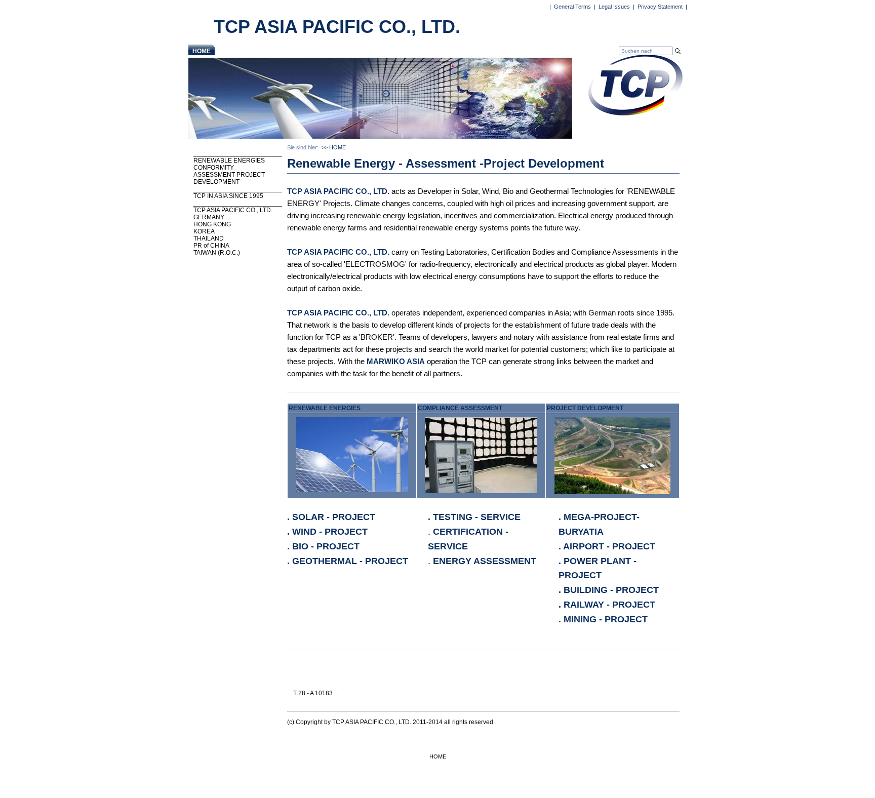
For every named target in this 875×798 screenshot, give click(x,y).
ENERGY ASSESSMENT (484, 561)
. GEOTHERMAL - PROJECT (347, 561)
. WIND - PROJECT (327, 532)
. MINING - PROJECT (603, 619)
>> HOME (334, 147)
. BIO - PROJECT (323, 546)
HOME (201, 51)
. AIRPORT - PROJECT (607, 546)
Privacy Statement (660, 7)
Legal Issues (614, 7)
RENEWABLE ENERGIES (325, 408)
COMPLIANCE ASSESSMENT (460, 408)
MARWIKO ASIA (396, 361)
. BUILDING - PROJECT (609, 590)
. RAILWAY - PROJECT (607, 605)
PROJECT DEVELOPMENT (585, 408)
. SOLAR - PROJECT (331, 517)
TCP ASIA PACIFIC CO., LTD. (338, 191)
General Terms (572, 7)
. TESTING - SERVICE (474, 517)
